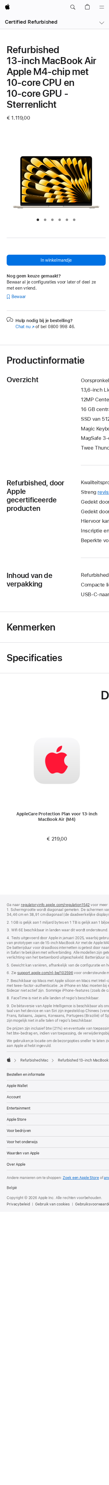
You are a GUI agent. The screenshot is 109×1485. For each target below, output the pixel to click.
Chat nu (25, 326)
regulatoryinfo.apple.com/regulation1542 (55, 905)
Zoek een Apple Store (81, 1178)
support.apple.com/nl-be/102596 (45, 973)
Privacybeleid (18, 1204)
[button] (72, 7)
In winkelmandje (56, 260)
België (12, 1188)
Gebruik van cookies (52, 1204)
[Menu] (101, 7)
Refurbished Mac (34, 1060)
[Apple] (9, 1059)
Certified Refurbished (31, 22)
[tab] (38, 220)
